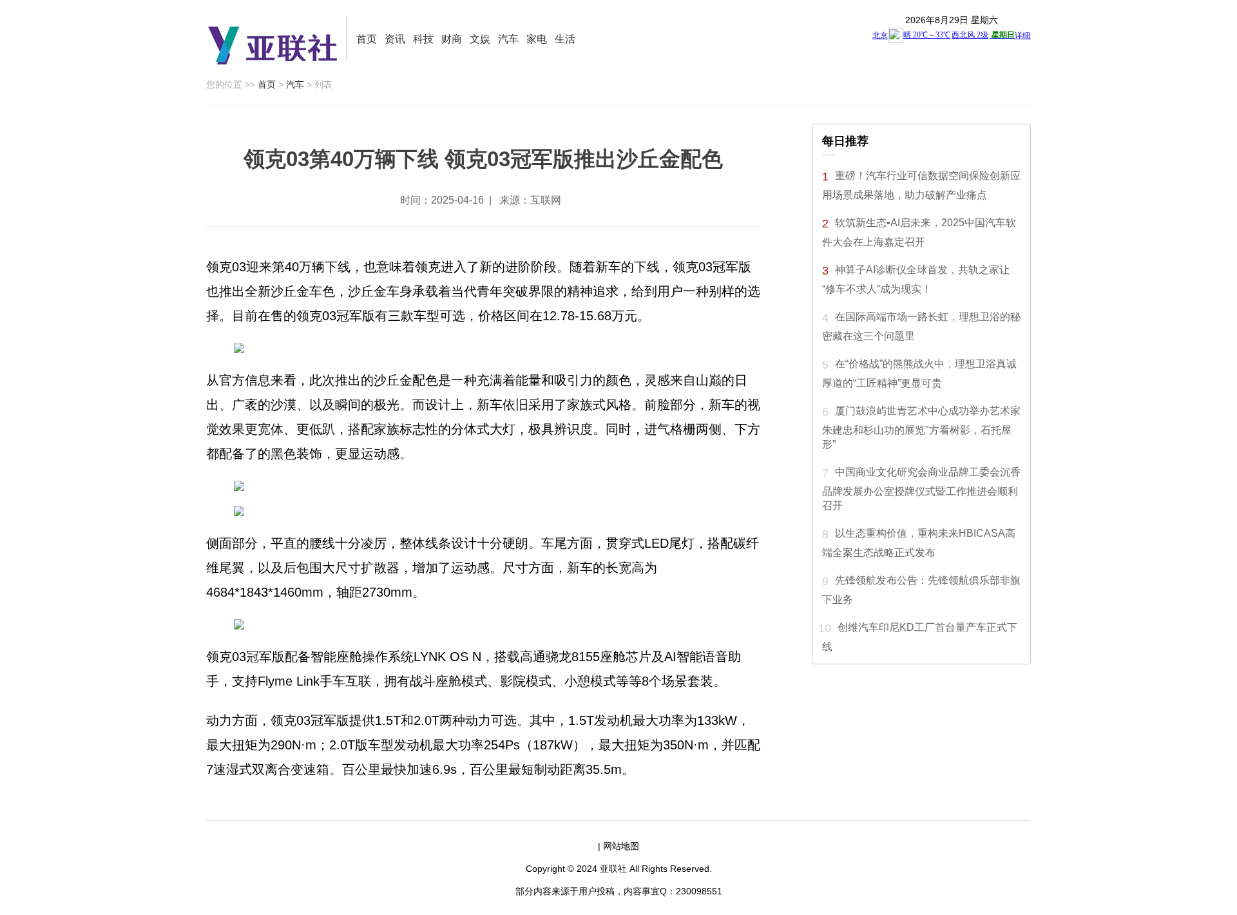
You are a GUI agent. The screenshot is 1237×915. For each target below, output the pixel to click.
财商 (451, 39)
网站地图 (621, 846)
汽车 (508, 39)
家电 (536, 39)
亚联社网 (276, 41)
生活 (565, 39)
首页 (366, 39)
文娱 (480, 39)
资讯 (395, 39)
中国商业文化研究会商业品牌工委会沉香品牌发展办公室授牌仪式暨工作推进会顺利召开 (921, 489)
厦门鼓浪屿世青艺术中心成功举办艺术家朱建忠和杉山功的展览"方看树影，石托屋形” (921, 427)
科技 (423, 39)
